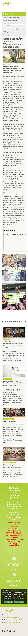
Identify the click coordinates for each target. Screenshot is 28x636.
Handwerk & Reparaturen (10, 20)
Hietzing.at (6, 3)
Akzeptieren (8, 602)
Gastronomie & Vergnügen (11, 29)
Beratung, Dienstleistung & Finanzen (14, 35)
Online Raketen (14, 617)
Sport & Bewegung (9, 26)
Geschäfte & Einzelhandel (11, 17)
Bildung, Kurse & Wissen (10, 32)
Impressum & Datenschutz (12, 622)
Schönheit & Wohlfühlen (10, 23)
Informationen (19, 602)
